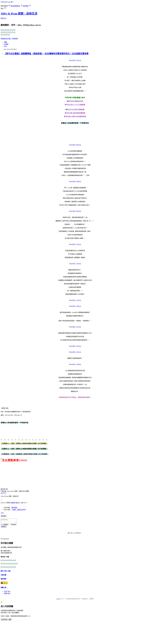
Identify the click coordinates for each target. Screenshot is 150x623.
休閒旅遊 (15, 38)
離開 (10, 619)
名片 (5, 46)
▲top (2, 512)
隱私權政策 (85, 598)
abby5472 (3, 493)
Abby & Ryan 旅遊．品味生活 (19, 13)
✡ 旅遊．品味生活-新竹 (18, 509)
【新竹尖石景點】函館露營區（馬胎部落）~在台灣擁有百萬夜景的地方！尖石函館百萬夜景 (46, 53)
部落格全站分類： (6, 38)
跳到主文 (3, 18)
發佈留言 (3, 526)
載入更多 (3, 516)
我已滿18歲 (4, 619)
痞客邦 (13, 502)
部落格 (6, 44)
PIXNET (62, 598)
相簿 (5, 42)
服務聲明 (91, 598)
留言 (17, 502)
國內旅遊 (14, 507)
